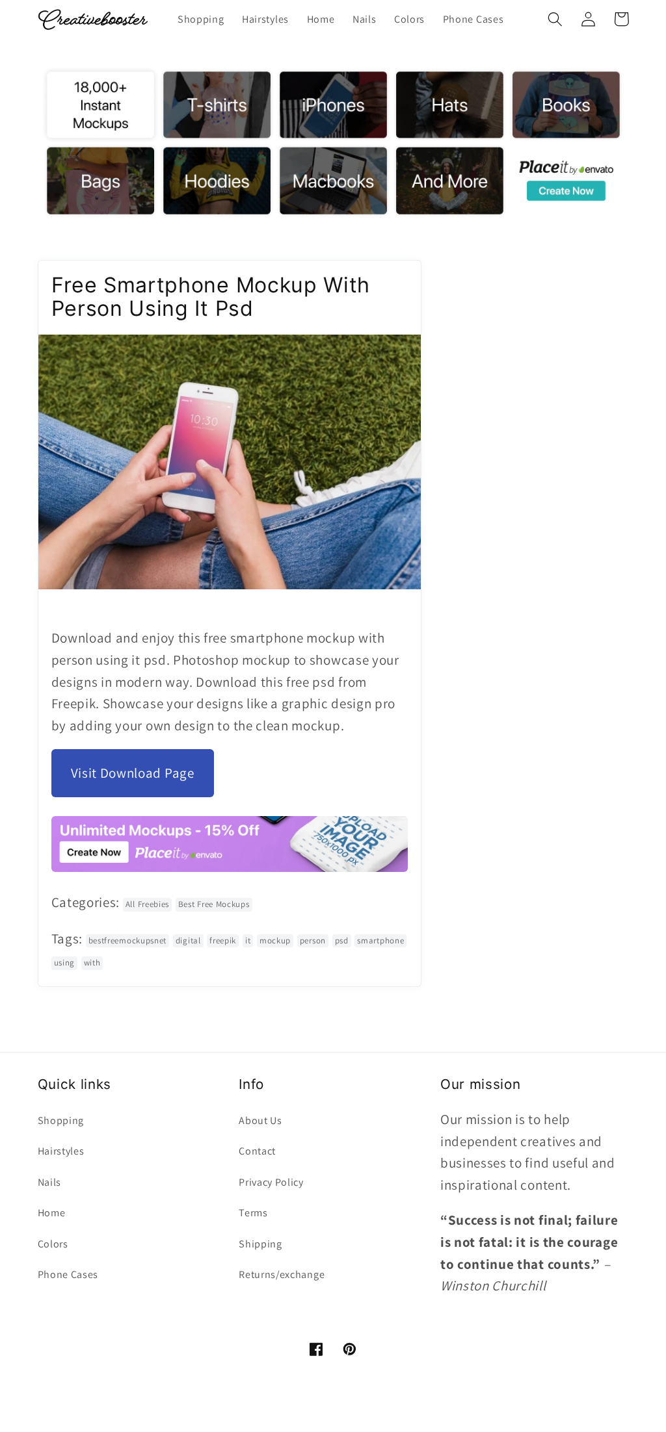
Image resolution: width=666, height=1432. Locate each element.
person (313, 940)
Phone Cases (68, 1274)
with (92, 962)
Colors (53, 1244)
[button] (555, 19)
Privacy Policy (271, 1182)
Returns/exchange (282, 1274)
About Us (260, 1120)
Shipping (260, 1244)
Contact (257, 1151)
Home (52, 1213)
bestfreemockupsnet (127, 940)
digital (188, 940)
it (247, 940)
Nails (49, 1182)
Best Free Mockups (214, 904)
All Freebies (147, 904)
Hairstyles (61, 1151)
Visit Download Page (132, 773)
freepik (222, 940)
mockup (275, 940)
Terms (253, 1213)
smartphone (380, 940)
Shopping (61, 1120)
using (64, 962)
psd (342, 940)
